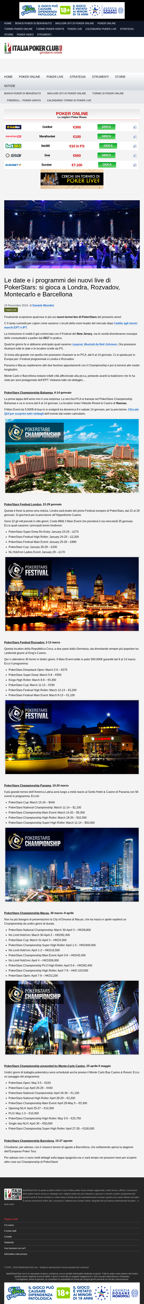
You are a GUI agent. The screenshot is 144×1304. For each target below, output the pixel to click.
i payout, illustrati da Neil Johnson (94, 344)
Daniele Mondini (43, 305)
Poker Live (75, 29)
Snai (47, 155)
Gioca (106, 126)
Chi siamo (9, 1225)
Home (8, 23)
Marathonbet (47, 136)
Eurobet (46, 164)
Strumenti (44, 34)
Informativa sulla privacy (15, 1254)
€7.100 (77, 165)
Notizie (9, 85)
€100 (77, 137)
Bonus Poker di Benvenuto (33, 23)
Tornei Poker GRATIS (50, 29)
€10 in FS (76, 146)
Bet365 (45, 145)
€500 (77, 155)
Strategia (127, 29)
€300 (77, 127)
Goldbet (47, 127)
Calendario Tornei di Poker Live (69, 100)
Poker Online (106, 23)
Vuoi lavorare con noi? (15, 1248)
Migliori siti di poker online (74, 23)
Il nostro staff (10, 1231)
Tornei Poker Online (18, 29)
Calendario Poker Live (101, 29)
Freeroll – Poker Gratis (24, 100)
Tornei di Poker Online (108, 93)
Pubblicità (9, 1242)
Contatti (8, 1237)
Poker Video (25, 34)
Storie (8, 34)
